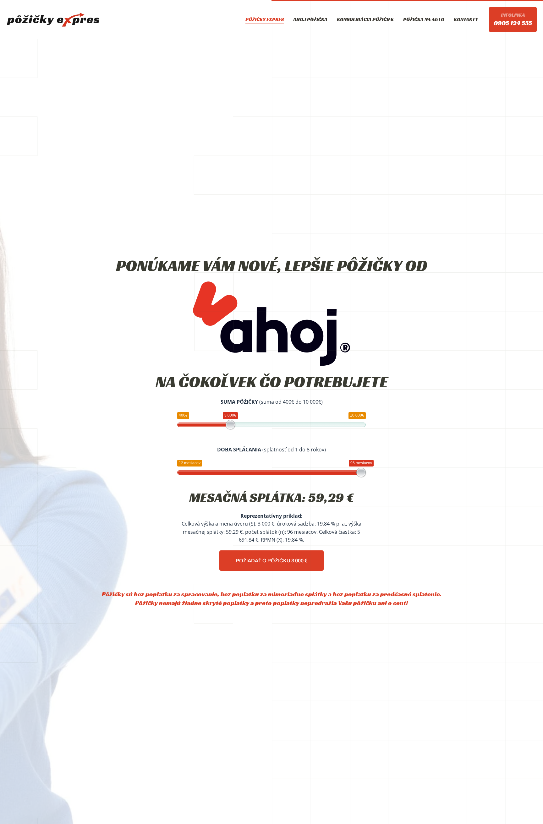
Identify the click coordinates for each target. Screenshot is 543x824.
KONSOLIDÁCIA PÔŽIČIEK (365, 19)
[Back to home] (53, 19)
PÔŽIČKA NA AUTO (423, 19)
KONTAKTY (466, 19)
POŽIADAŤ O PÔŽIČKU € (271, 560)
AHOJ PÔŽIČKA (310, 19)
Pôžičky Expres (264, 19)
